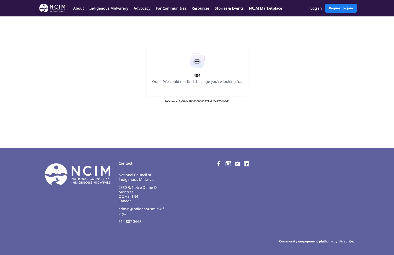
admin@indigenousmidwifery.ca (141, 211)
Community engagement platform (306, 241)
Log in (316, 8)
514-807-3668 (130, 221)
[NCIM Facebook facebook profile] (219, 163)
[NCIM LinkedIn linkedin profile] (246, 163)
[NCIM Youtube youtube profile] (237, 163)
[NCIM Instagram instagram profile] (228, 163)
